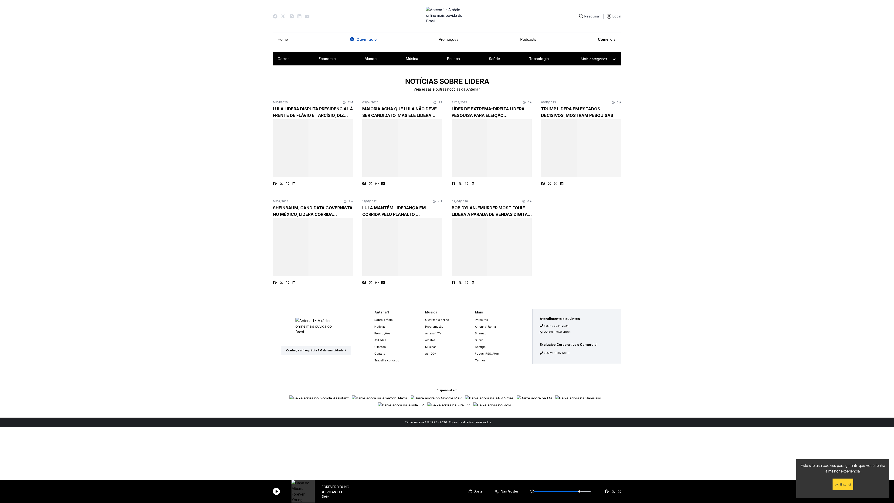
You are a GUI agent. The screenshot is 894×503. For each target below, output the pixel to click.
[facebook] (607, 491)
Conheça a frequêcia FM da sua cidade (315, 350)
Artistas (430, 340)
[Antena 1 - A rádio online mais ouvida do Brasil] (447, 16)
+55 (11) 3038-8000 (556, 353)
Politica (453, 58)
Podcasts (528, 39)
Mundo (371, 58)
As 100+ (430, 353)
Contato (379, 353)
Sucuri (479, 340)
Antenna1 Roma (485, 326)
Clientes (380, 347)
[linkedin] (293, 183)
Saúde (494, 58)
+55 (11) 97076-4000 (557, 332)
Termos (480, 360)
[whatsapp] (619, 491)
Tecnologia (539, 58)
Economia (327, 58)
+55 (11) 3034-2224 (556, 325)
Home (283, 39)
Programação (434, 326)
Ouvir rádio (366, 39)
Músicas (431, 347)
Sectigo (480, 347)
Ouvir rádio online (437, 320)
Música (412, 58)
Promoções (448, 39)
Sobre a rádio (383, 320)
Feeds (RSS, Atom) (488, 353)
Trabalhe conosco (386, 360)
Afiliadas (380, 340)
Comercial (607, 39)
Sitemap (480, 333)
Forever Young (335, 487)
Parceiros (481, 320)
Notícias (380, 326)
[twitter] (613, 491)
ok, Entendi (843, 484)
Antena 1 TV (433, 333)
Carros (283, 58)
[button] (275, 16)
